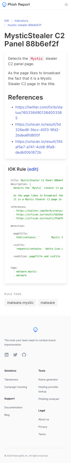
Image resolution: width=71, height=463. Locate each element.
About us (43, 419)
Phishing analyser (48, 398)
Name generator (48, 379)
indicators (21, 20)
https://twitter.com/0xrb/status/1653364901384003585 (38, 112)
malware (48, 302)
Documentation (13, 407)
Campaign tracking (15, 386)
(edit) (32, 169)
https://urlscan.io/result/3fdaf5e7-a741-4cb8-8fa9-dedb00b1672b (38, 147)
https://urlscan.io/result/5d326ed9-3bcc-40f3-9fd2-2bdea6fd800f (38, 129)
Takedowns (11, 379)
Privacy (42, 426)
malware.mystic (20, 302)
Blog (7, 414)
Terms (42, 434)
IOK (6, 20)
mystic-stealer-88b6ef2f (24, 25)
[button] (66, 4)
